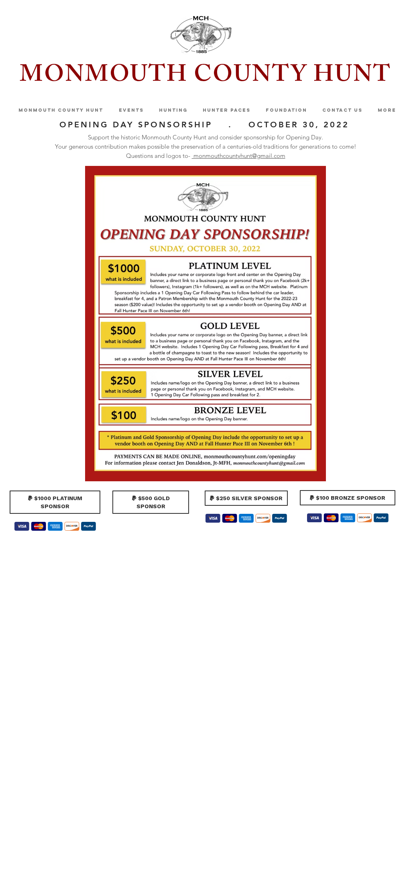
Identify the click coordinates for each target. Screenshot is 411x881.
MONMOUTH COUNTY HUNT (205, 77)
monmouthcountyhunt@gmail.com (238, 155)
